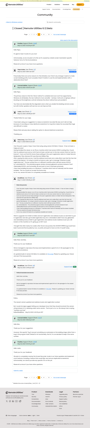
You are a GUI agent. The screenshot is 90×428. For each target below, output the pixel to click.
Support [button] (79, 4)
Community (76, 9)
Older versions (49, 404)
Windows (47, 394)
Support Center (46, 9)
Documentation (56, 9)
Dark (38, 415)
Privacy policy (63, 396)
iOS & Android (49, 401)
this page (50, 254)
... (46, 34)
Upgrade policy (63, 394)
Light (33, 415)
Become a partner (78, 394)
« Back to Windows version (14, 22)
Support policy (63, 399)
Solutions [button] (57, 4)
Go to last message (59, 34)
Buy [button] (73, 4)
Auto (29, 415)
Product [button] (49, 4)
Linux (46, 399)
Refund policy (63, 401)
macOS (47, 396)
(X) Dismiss (86, 1)
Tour (33, 394)
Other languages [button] (12, 415)
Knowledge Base (67, 9)
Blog (28, 420)
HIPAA (61, 406)
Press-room (34, 420)
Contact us (60, 420)
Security (34, 396)
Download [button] (66, 4)
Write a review (42, 420)
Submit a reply (18, 370)
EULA (60, 408)
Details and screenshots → (57, 1)
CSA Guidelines (63, 404)
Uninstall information (51, 406)
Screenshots (35, 399)
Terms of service (51, 420)
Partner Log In (77, 396)
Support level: (72, 69)
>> (82, 9)
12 (48, 34)
